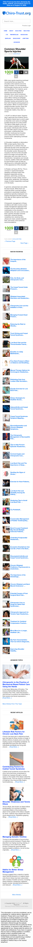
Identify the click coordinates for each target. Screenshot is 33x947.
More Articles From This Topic (12, 704)
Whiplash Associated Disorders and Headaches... (20, 297)
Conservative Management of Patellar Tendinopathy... (19, 520)
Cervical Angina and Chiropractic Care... (17, 455)
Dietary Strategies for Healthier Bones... (17, 399)
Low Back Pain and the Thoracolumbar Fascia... (18, 343)
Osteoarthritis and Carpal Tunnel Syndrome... (19, 408)
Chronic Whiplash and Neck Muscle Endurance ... (20, 585)
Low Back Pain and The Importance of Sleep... (18, 464)
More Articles (16, 895)
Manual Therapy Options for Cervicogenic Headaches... (20, 371)
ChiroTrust (16, 13)
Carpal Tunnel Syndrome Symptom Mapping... (19, 417)
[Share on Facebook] (16, 72)
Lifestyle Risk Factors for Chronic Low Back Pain (14, 732)
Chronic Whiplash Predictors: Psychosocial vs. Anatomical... (20, 567)
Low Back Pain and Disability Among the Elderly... (17, 492)
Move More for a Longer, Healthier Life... (18, 631)
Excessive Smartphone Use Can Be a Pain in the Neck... (20, 548)
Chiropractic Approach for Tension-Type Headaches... (19, 613)
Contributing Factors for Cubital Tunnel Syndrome (14, 767)
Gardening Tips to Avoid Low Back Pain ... (18, 501)
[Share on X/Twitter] (21, 72)
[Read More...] (7, 698)
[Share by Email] (26, 72)
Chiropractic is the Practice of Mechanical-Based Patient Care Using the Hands (16, 684)
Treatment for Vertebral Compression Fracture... (18, 622)
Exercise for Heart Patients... (20, 482)
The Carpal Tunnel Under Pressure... (19, 288)
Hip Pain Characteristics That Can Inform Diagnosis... (20, 641)
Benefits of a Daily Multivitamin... (16, 353)
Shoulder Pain (16, 239)
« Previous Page (9, 241)
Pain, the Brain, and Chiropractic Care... (17, 279)
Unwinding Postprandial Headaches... (18, 538)
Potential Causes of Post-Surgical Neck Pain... (19, 594)
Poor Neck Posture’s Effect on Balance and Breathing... (20, 362)
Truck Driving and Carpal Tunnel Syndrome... (19, 334)
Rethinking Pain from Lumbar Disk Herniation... (19, 380)
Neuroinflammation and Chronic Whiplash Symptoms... (18, 427)
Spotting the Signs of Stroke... (17, 473)
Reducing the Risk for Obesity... (17, 325)
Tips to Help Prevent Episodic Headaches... (18, 445)
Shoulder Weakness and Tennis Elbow (16, 802)
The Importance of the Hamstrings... (18, 576)
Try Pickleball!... (15, 510)
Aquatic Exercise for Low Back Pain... (19, 389)
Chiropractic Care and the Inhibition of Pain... (19, 306)
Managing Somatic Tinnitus (14, 836)
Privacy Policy (15, 906)
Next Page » (25, 243)
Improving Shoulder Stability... (17, 650)
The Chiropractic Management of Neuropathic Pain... (20, 437)
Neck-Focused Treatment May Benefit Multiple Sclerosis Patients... (19, 530)
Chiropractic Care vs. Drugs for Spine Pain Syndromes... (17, 604)
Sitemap (7, 906)
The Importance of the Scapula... (18, 260)
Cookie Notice (24, 906)
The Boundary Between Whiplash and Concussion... (20, 269)
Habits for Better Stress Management (13, 870)
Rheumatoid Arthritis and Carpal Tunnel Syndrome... (19, 557)
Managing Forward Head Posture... (18, 316)
